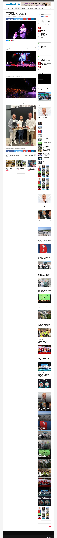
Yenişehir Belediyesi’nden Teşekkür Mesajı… (30, 155)
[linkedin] (32, 19)
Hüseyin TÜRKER (43, 46)
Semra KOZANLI (43, 59)
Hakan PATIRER (43, 43)
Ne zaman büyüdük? (44, 31)
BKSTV (8, 148)
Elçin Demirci (43, 30)
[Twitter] (47, 0)
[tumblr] (35, 19)
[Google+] (49, 0)
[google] (24, 19)
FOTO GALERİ (41, 79)
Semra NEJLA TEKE (43, 62)
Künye (11, 0)
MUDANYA (42, 47)
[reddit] (27, 19)
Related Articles (8, 158)
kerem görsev (22, 148)
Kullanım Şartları (27, 0)
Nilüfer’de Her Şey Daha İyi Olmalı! (46, 24)
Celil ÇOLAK (42, 23)
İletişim (14, 0)
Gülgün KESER (43, 36)
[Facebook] (46, 0)
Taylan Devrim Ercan (44, 69)
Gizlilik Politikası (22, 0)
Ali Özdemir (42, 20)
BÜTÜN (42, 37)
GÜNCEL (40, 398)
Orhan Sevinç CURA (43, 56)
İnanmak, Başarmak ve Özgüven (45, 60)
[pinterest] (29, 19)
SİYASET (40, 407)
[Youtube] (50, 0)
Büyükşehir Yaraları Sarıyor (20, 168)
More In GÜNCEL (19, 158)
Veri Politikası (31, 0)
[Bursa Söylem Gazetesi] (13, 2)
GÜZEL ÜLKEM (43, 66)
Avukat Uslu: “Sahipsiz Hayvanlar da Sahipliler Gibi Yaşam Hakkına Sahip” (12, 155)
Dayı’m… (42, 53)
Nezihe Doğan (43, 49)
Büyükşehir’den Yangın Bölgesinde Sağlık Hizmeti (31, 169)
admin (38, 118)
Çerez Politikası (17, 0)
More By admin (13, 158)
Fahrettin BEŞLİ (43, 33)
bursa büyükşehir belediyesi (13, 148)
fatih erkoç (19, 148)
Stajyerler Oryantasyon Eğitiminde (9, 169)
